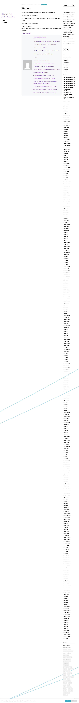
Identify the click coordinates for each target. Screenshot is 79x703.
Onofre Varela (66, 65)
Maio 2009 (66, 503)
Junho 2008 (66, 525)
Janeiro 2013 (66, 414)
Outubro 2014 (66, 371)
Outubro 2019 (66, 250)
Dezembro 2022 (67, 181)
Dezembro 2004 (67, 610)
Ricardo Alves (66, 69)
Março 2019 (66, 264)
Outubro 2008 (67, 517)
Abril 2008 (66, 529)
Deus (64, 661)
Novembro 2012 (67, 418)
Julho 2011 (66, 450)
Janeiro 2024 (66, 165)
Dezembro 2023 (67, 167)
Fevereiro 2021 (67, 220)
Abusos (68, 645)
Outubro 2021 (66, 204)
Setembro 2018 (67, 276)
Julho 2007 (66, 547)
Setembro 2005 (67, 592)
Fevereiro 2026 (67, 115)
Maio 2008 (66, 527)
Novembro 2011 (67, 442)
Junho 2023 (66, 175)
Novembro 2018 (67, 272)
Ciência (68, 653)
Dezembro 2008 (67, 513)
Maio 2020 (66, 236)
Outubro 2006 (66, 565)
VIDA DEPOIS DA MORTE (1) (69, 87)
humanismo (71, 669)
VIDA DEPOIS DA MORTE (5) (69, 79)
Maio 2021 (66, 214)
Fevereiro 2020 (67, 242)
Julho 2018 (66, 280)
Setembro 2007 (67, 543)
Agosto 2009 (66, 497)
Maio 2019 (66, 260)
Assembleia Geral (66, 647)
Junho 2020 (66, 234)
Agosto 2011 (66, 448)
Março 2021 (66, 218)
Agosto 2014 (66, 375)
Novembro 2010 (67, 466)
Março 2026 (66, 113)
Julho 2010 (66, 474)
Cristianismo (66, 655)
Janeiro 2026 (66, 117)
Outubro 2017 (66, 299)
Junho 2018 (66, 282)
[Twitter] (67, 49)
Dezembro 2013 (67, 392)
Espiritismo (65, 663)
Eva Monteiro (66, 58)
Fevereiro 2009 (67, 509)
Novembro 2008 (67, 515)
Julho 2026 (66, 107)
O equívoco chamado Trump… (68, 95)
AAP (3, 20)
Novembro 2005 (67, 588)
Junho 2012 (66, 428)
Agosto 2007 (66, 545)
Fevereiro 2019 (67, 266)
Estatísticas (66, 665)
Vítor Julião (65, 71)
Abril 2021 (66, 216)
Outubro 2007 (66, 541)
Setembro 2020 (67, 228)
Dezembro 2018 (67, 270)
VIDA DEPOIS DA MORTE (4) (69, 81)
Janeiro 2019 (66, 268)
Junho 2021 (66, 212)
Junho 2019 (66, 258)
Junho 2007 (66, 549)
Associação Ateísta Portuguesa (68, 43)
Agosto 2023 (66, 171)
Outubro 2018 (66, 274)
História (65, 669)
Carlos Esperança (39, 37)
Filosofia (65, 667)
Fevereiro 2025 (67, 139)
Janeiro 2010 (66, 487)
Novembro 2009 (67, 491)
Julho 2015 (66, 353)
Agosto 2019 (66, 254)
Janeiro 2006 (66, 584)
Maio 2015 (66, 357)
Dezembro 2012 (67, 416)
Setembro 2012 (67, 422)
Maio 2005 (66, 600)
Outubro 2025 (66, 123)
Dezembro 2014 (67, 367)
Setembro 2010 (67, 470)
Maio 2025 (66, 133)
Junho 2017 (66, 307)
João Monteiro (66, 60)
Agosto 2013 (66, 400)
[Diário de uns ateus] (8, 9)
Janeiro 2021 (66, 222)
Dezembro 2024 (67, 143)
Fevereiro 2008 (67, 533)
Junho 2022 (66, 191)
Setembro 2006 (67, 567)
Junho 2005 (66, 598)
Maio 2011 (65, 454)
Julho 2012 (66, 426)
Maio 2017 (66, 309)
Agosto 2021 (66, 208)
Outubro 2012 (66, 420)
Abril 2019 (66, 262)
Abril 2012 (66, 432)
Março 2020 (66, 240)
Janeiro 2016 (66, 341)
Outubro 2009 (66, 493)
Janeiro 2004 (66, 632)
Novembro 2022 (67, 183)
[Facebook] (65, 49)
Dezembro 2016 (67, 319)
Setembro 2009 (67, 495)
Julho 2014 (66, 377)
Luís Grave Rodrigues (67, 64)
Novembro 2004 (67, 612)
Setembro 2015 (67, 349)
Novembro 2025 (67, 121)
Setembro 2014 (67, 373)
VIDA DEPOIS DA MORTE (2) (69, 85)
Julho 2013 (66, 402)
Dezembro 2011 (67, 440)
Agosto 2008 (66, 521)
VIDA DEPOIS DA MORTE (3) (69, 83)
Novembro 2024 (67, 145)
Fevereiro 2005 (67, 606)
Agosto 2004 (66, 618)
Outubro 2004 (67, 614)
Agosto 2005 (66, 594)
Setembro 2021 (67, 206)
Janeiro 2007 (66, 559)
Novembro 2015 (67, 345)
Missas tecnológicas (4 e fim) (69, 98)
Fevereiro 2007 (67, 557)
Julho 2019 (66, 256)
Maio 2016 (66, 333)
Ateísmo (65, 649)
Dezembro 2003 (67, 634)
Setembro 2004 (67, 616)
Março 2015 (66, 361)
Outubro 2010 (66, 468)
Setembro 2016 (67, 325)
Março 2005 (66, 604)
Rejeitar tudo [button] (74, 700)
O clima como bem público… (67, 90)
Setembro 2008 (67, 519)
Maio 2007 (66, 551)
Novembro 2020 (67, 224)
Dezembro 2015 (67, 343)
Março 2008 (66, 531)
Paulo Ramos (66, 67)
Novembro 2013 (67, 394)
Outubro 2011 (66, 444)
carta (64, 651)
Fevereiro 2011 (67, 460)
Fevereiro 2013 (67, 412)
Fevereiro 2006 (67, 582)
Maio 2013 (66, 406)
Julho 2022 (66, 189)
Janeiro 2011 (66, 462)
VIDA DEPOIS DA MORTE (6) (69, 77)
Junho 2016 (66, 331)
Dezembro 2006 (67, 561)
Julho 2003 (66, 638)
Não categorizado (44, 4)
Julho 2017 (66, 305)
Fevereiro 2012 (67, 436)
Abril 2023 (66, 179)
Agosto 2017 (66, 303)
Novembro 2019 (67, 248)
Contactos (5, 22)
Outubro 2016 (66, 323)
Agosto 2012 (66, 424)
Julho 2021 (66, 210)
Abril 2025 (66, 135)
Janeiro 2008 (66, 535)
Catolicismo (70, 651)
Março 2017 (66, 313)
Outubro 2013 (66, 396)
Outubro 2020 (66, 226)
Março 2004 (66, 628)
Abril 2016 (66, 335)
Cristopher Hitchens (67, 657)
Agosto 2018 (66, 278)
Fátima (70, 667)
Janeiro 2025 (66, 141)
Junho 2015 (66, 355)
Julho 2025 (66, 129)
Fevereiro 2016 (67, 339)
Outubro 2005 (66, 590)
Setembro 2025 (67, 125)
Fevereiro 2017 (67, 315)
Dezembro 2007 (67, 537)
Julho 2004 (66, 620)
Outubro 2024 (66, 147)
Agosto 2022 (66, 187)
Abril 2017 (66, 311)
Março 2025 (66, 137)
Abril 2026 (66, 111)
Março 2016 (66, 337)
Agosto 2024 (66, 151)
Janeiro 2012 (66, 438)
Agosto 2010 (66, 472)
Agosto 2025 (66, 127)
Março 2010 (66, 483)
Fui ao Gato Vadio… (67, 92)
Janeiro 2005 (66, 608)
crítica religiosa (66, 659)
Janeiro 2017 (66, 317)
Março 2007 (66, 555)
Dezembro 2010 (67, 464)
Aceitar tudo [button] (68, 700)
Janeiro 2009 (66, 511)
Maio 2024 (66, 157)
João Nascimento (66, 62)
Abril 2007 (66, 553)
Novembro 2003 (67, 636)
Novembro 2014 (67, 369)
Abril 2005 (66, 602)
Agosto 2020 (66, 230)
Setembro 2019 (67, 252)
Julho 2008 (66, 523)
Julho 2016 (66, 329)
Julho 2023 (66, 173)
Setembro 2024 (67, 149)
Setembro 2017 (67, 301)
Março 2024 (66, 161)
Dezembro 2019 (67, 246)
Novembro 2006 (67, 563)
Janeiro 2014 (66, 390)
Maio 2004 (66, 624)
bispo (69, 649)
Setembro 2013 (67, 398)
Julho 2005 (66, 596)
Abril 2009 (66, 505)
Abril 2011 (65, 456)
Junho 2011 (66, 452)
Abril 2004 (66, 626)
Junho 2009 (66, 501)
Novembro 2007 (67, 539)
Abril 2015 (66, 359)
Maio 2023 (66, 177)
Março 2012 (66, 434)
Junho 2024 (66, 155)
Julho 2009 (66, 499)
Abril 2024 (66, 159)
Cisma (64, 653)
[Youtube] (70, 49)
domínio (68, 661)
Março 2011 (66, 458)
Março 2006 (66, 580)
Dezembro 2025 (67, 119)
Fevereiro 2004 (67, 630)
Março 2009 (66, 507)
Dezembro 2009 (67, 489)
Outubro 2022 (66, 185)
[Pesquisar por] (73, 5)
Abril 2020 (66, 238)
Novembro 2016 (67, 321)
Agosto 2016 (66, 327)
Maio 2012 (66, 430)
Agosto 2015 (66, 351)
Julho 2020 (66, 232)
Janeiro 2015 (66, 365)
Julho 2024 (66, 153)
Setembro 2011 (67, 446)
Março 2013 (66, 410)
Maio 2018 (66, 284)
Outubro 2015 (66, 347)
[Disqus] (41, 112)
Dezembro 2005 (67, 586)
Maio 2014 (66, 381)
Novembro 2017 (67, 297)
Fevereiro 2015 (67, 363)
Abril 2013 (66, 408)
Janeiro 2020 (66, 244)
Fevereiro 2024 (67, 163)
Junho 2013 (66, 404)
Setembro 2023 (67, 169)
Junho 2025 (66, 131)
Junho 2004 (66, 622)
